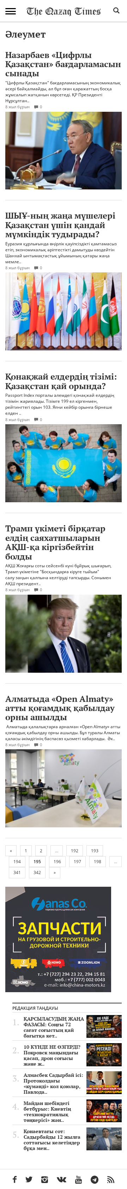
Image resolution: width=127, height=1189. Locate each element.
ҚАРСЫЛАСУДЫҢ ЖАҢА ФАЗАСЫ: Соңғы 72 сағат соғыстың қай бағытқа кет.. (54, 1027)
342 (37, 872)
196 (57, 862)
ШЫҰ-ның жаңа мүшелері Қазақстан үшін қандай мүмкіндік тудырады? (60, 225)
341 (17, 872)
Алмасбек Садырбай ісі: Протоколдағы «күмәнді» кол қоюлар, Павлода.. (53, 1083)
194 (17, 862)
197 (77, 862)
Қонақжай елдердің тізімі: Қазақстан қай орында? (61, 381)
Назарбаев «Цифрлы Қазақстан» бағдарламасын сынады (63, 64)
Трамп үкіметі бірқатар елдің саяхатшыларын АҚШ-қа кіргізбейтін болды (55, 542)
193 (94, 851)
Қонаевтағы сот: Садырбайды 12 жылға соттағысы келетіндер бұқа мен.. (52, 1140)
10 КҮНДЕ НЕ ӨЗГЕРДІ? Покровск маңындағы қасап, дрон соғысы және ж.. (52, 1055)
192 (74, 851)
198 (97, 862)
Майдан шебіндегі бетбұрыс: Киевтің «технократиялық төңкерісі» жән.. (47, 1111)
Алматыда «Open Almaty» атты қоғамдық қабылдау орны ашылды (60, 708)
